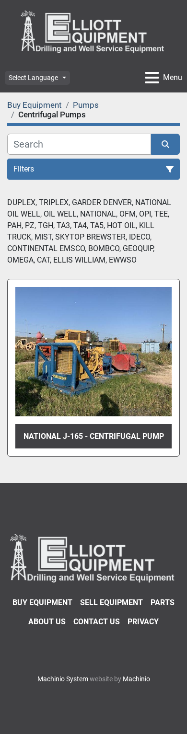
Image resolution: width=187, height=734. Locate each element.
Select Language (33, 77)
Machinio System (62, 679)
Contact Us (96, 621)
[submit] (165, 144)
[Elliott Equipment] (93, 557)
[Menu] (152, 77)
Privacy (143, 621)
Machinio (136, 679)
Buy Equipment (42, 602)
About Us (47, 621)
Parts (163, 602)
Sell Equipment (111, 602)
